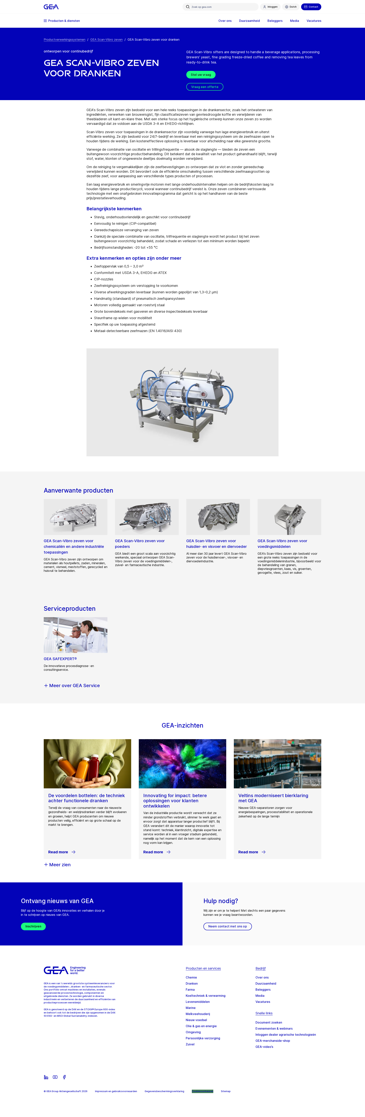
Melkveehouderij (198, 1014)
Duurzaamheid (266, 983)
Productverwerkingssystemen (64, 39)
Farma (190, 989)
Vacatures (263, 1002)
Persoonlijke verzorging (203, 1038)
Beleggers (263, 989)
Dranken (192, 983)
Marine (191, 1008)
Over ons (262, 977)
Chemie (191, 977)
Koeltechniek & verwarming (205, 996)
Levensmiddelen (198, 1002)
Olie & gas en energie (201, 1026)
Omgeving (193, 1032)
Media (260, 996)
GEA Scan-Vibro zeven (106, 39)
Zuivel (190, 1044)
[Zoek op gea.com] (188, 7)
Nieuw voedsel (196, 1020)
